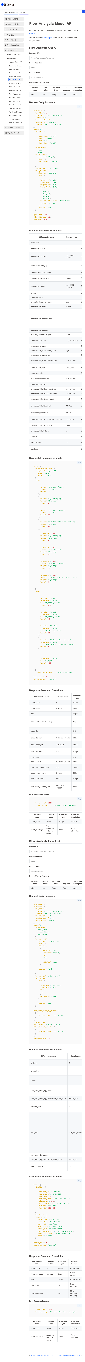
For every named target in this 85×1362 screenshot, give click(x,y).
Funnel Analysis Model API (16, 73)
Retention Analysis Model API (16, 69)
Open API (32, 33)
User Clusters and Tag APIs (16, 94)
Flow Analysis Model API (16, 80)
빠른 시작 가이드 (12, 132)
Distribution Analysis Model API (16, 76)
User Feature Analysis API (16, 87)
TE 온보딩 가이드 (12, 24)
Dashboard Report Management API (16, 112)
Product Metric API (15, 123)
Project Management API (16, 119)
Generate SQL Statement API (16, 105)
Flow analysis (47, 37)
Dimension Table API (16, 97)
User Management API (16, 115)
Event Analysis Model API (16, 66)
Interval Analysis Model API (16, 83)
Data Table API (14, 101)
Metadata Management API (16, 108)
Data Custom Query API (16, 90)
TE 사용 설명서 (11, 18)
